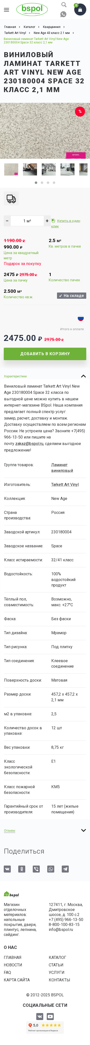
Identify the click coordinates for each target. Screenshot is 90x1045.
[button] (36, 182)
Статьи (56, 965)
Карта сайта (17, 980)
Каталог (57, 957)
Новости (13, 965)
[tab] (45, 376)
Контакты (59, 980)
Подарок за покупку (22, 263)
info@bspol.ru (61, 929)
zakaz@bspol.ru (29, 443)
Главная (13, 957)
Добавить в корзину (45, 353)
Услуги (56, 972)
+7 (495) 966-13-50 (66, 919)
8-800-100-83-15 (64, 924)
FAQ (7, 972)
